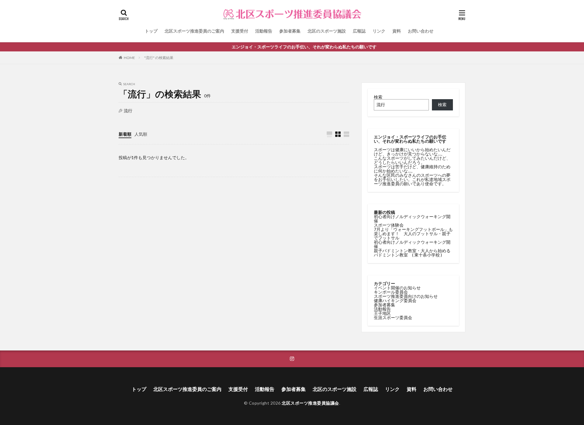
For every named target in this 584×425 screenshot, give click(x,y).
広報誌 (359, 30)
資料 (396, 30)
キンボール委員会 (391, 291)
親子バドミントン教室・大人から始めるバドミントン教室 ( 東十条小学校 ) (412, 252)
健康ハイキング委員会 (395, 300)
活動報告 (263, 30)
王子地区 (382, 313)
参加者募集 (290, 30)
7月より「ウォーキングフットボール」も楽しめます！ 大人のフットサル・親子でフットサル (413, 233)
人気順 (140, 134)
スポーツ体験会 (389, 225)
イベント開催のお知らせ (397, 287)
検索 (378, 96)
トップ (151, 30)
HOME (129, 57)
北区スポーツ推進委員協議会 (310, 403)
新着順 (125, 134)
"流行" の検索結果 (158, 57)
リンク (379, 30)
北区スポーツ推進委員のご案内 (194, 30)
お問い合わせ (420, 30)
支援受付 (239, 30)
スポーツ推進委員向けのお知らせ (406, 296)
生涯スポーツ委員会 (393, 317)
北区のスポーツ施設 (327, 30)
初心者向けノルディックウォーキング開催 (412, 218)
